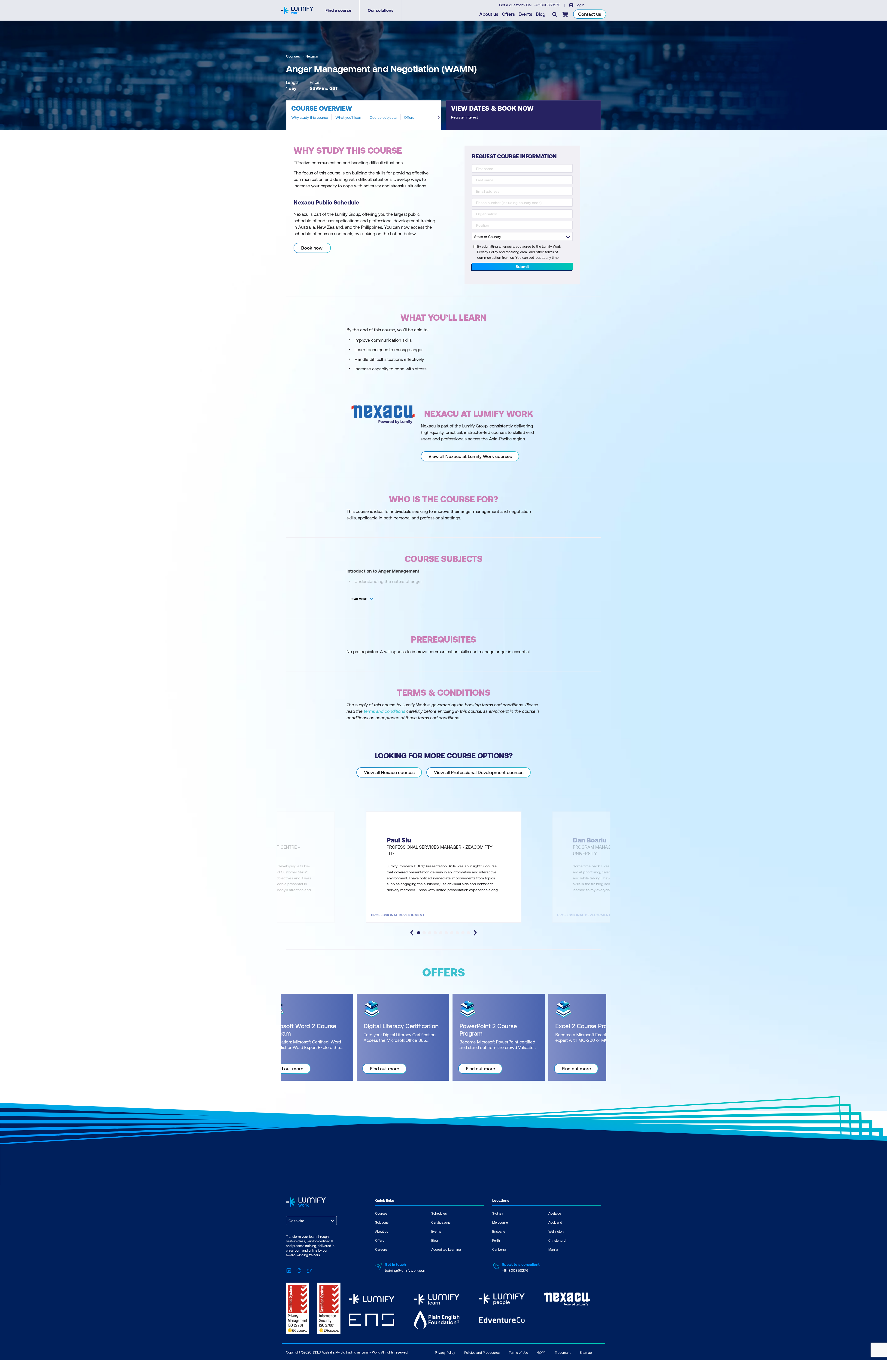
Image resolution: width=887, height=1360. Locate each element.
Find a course (338, 10)
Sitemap (586, 1352)
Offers (508, 14)
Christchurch (557, 1240)
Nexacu (311, 56)
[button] (363, 115)
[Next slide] (438, 117)
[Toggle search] (554, 14)
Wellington (556, 1231)
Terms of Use (518, 1352)
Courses (293, 56)
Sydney (497, 1213)
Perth (496, 1240)
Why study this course (309, 117)
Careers (381, 1249)
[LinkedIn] (289, 1270)
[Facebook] (299, 1270)
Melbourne (500, 1222)
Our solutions (381, 10)
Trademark (563, 1352)
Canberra (499, 1249)
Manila (553, 1249)
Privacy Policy (445, 1352)
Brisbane (498, 1231)
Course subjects (383, 117)
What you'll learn (348, 117)
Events (525, 14)
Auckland (555, 1222)
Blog (540, 14)
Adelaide (554, 1213)
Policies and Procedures (482, 1352)
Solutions (382, 1222)
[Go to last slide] (412, 933)
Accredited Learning (446, 1249)
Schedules (439, 1213)
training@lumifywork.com (405, 1270)
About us (488, 14)
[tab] (418, 932)
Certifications (440, 1222)
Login (579, 5)
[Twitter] (309, 1270)
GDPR (541, 1352)
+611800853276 (548, 5)
